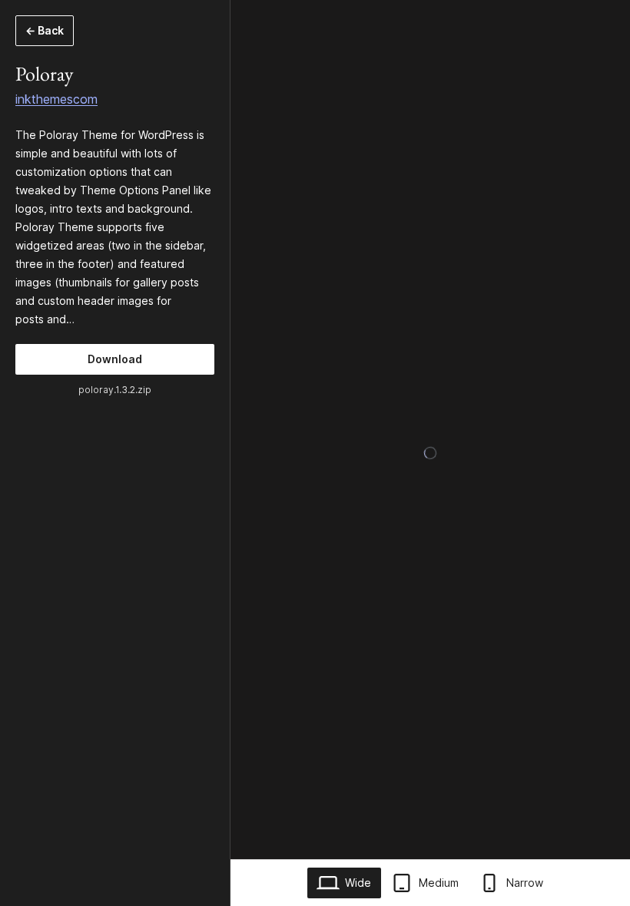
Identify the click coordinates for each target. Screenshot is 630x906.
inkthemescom (56, 99)
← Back (44, 30)
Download (115, 358)
